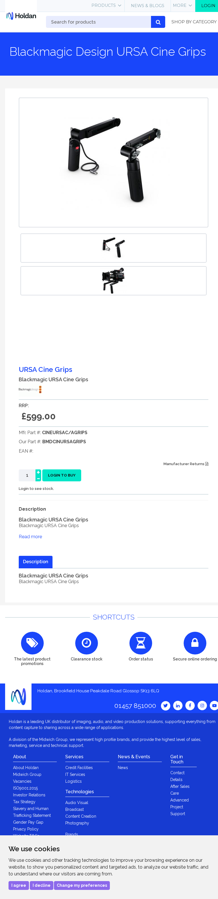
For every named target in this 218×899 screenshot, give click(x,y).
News (123, 767)
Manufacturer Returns (184, 464)
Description (35, 561)
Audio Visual (76, 802)
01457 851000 (135, 705)
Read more (30, 536)
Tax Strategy (24, 801)
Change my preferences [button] (82, 885)
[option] (113, 248)
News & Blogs (147, 5)
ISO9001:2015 (25, 788)
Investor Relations (29, 795)
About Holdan (26, 767)
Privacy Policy (26, 829)
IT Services (75, 774)
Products (103, 5)
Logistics (73, 781)
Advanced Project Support (179, 807)
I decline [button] (42, 885)
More (179, 5)
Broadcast (74, 809)
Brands (71, 834)
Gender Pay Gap (28, 822)
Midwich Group (27, 774)
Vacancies (22, 781)
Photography (77, 823)
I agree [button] (18, 885)
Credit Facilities (79, 767)
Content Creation (80, 816)
